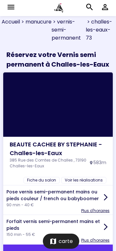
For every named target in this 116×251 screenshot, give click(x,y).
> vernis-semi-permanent (66, 30)
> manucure (36, 21)
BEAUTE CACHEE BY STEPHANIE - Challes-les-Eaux (56, 148)
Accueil (11, 21)
